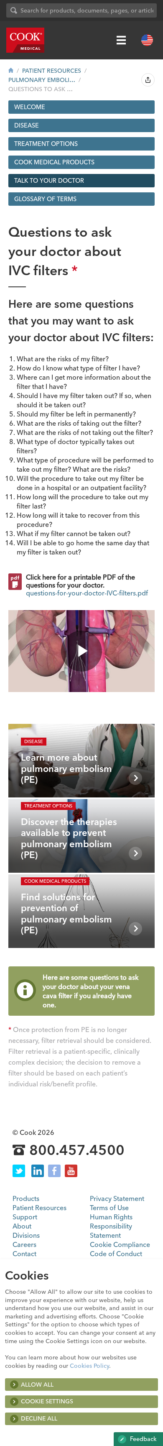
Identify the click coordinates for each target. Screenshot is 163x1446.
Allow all (37, 1384)
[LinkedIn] (37, 1171)
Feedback (142, 1439)
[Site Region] (147, 40)
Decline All (39, 1418)
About (22, 1226)
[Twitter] (19, 1171)
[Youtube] (71, 1171)
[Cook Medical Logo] (25, 40)
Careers (24, 1244)
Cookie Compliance (120, 1244)
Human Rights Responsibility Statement (111, 1226)
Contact (24, 1253)
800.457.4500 (77, 1150)
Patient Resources (51, 70)
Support (25, 1217)
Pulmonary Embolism (41, 80)
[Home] (10, 70)
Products (26, 1198)
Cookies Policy (89, 1365)
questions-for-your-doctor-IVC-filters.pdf (87, 593)
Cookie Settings (47, 1401)
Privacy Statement (117, 1198)
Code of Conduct (116, 1253)
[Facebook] (54, 1171)
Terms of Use (109, 1207)
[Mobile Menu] (121, 40)
